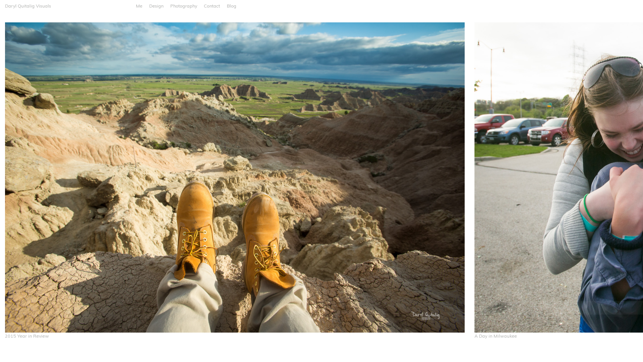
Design (156, 6)
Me (139, 6)
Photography (183, 6)
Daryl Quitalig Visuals (28, 6)
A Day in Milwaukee (495, 336)
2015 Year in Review (27, 336)
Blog (231, 6)
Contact (212, 6)
